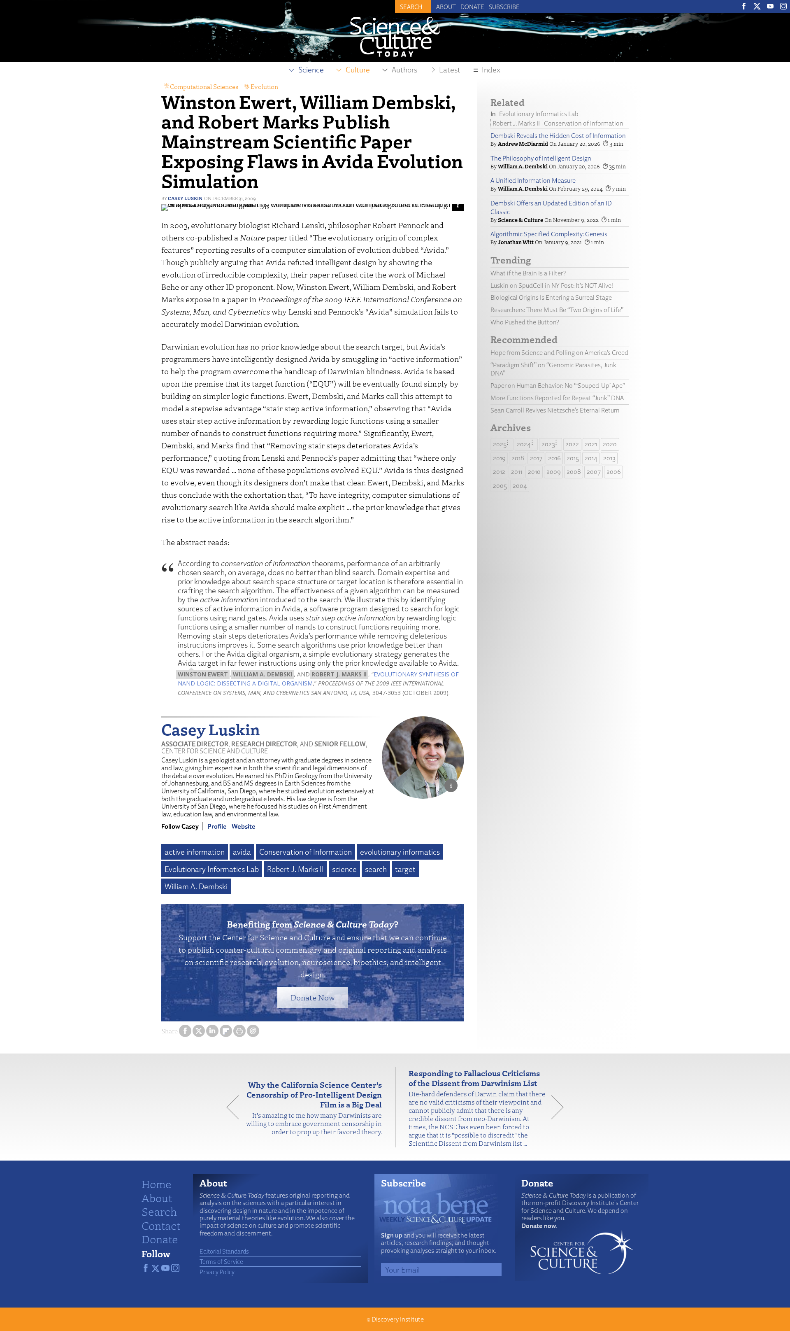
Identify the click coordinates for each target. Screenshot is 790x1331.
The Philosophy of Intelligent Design (540, 158)
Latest (449, 69)
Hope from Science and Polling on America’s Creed (559, 353)
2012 (499, 472)
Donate (472, 6)
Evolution (264, 86)
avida (242, 851)
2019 (499, 458)
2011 (516, 472)
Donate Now (312, 997)
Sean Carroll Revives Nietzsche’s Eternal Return (555, 410)
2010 (534, 472)
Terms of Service (221, 1261)
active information (195, 851)
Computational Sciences (204, 86)
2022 (572, 444)
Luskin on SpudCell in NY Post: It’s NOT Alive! (551, 285)
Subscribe (504, 6)
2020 (610, 444)
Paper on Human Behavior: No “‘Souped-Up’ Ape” (557, 385)
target (405, 869)
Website (244, 826)
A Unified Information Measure (533, 180)
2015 (573, 458)
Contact (161, 1225)
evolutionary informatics (400, 851)
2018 (517, 458)
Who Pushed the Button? (524, 322)
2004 (520, 486)
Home (157, 1184)
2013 (609, 458)
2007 (594, 472)
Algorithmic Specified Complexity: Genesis (548, 234)
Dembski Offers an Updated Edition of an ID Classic (551, 207)
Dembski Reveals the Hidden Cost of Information (558, 136)
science (344, 869)
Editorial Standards (224, 1251)
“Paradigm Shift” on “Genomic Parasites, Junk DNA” (553, 369)
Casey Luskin (185, 198)
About (446, 6)
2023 (548, 444)
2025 (500, 444)
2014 (591, 458)
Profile (217, 826)
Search (159, 1211)
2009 (553, 472)
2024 (524, 444)
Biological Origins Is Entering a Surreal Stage (551, 297)
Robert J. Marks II (295, 869)
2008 (574, 472)
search (376, 869)
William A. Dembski (196, 886)
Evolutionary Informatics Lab (212, 869)
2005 (500, 486)
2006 (613, 472)
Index (491, 69)
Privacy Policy (217, 1271)
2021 (591, 444)
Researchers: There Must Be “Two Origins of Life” (556, 310)
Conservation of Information (305, 851)
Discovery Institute (398, 1319)
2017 (536, 458)
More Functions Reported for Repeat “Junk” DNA (557, 398)
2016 (554, 458)
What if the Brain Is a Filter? (528, 273)
